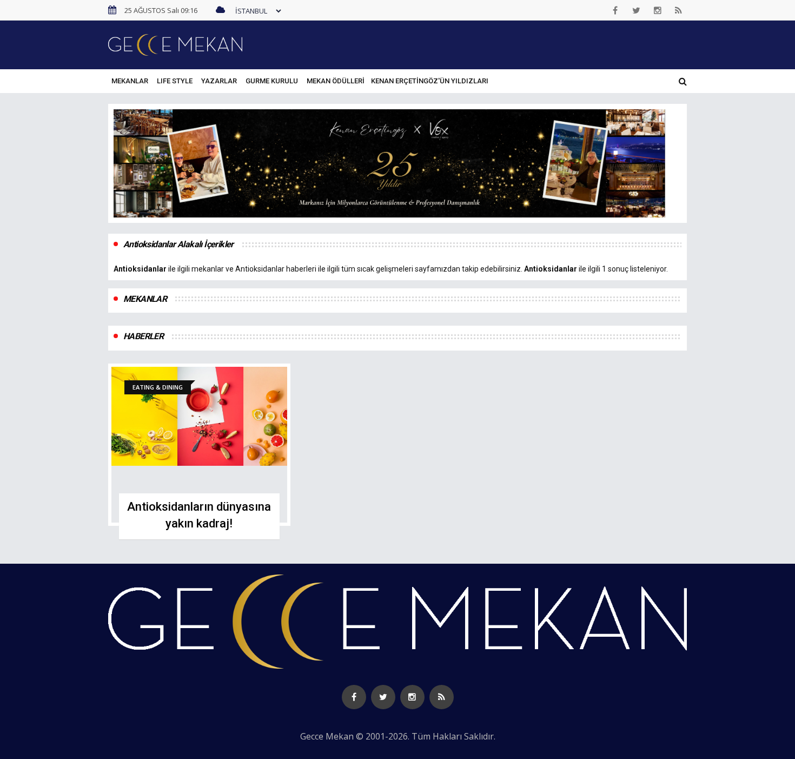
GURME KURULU (272, 81)
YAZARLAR (219, 81)
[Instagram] (658, 10)
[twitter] (636, 10)
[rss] (679, 10)
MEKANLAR (129, 81)
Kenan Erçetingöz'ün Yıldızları (429, 81)
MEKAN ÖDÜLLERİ (336, 81)
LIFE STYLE (175, 81)
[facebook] (615, 10)
